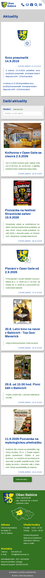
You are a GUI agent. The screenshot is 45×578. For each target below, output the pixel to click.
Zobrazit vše (18, 109)
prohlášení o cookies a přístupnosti (22, 572)
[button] (40, 5)
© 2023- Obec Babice (22, 576)
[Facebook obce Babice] (31, 4)
